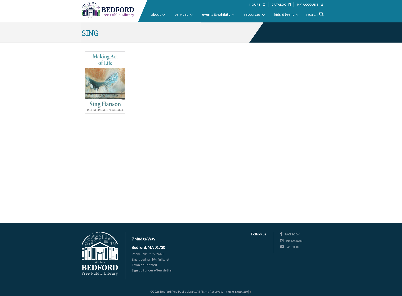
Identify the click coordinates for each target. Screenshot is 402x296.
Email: (136, 259)
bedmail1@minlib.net (155, 259)
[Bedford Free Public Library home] (108, 10)
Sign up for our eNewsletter (152, 270)
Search (312, 14)
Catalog (279, 4)
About (156, 14)
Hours (255, 4)
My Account (308, 4)
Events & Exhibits (216, 14)
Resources (252, 14)
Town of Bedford (144, 265)
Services (181, 14)
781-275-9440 (153, 254)
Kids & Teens (284, 14)
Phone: (137, 254)
